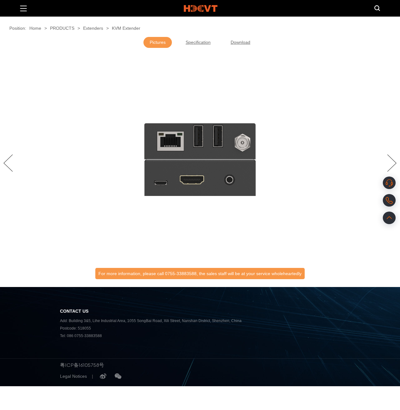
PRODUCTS (62, 28)
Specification (198, 42)
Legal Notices (73, 376)
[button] (8, 163)
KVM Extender (126, 28)
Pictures (158, 42)
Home (35, 28)
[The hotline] (389, 200)
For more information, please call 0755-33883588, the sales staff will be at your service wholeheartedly (200, 273)
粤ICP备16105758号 (82, 365)
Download (240, 42)
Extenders (93, 28)
